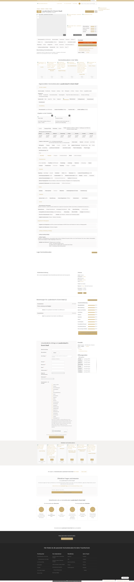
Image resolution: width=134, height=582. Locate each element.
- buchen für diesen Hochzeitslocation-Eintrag (92, 516)
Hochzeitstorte (55, 395)
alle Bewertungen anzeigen (92, 34)
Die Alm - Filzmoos (92, 65)
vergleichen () (123, 580)
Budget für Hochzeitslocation (44, 374)
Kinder (40, 187)
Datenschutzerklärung (51, 434)
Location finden (59, 3)
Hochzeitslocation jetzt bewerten (88, 333)
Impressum (69, 556)
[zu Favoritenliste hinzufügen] (38, 15)
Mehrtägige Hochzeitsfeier (88, 45)
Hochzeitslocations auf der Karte (42, 556)
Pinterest (84, 564)
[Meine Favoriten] (79, 3)
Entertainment (42, 159)
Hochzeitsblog (75, 3)
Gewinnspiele (39, 564)
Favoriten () (109, 580)
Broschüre (42, 155)
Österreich (81, 281)
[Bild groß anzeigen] (46, 116)
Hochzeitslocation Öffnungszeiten (84, 50)
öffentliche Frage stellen (67, 492)
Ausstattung (41, 105)
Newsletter (84, 567)
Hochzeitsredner (56, 402)
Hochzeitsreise (55, 414)
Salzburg (84, 279)
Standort (41, 169)
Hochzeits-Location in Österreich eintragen (57, 561)
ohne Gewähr (76, 471)
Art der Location (42, 87)
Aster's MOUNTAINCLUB (72, 65)
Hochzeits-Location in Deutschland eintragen (58, 557)
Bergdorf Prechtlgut (62, 70)
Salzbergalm (62, 448)
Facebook (49, 155)
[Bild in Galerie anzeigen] (74, 19)
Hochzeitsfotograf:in (56, 387)
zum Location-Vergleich (41, 570)
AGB (68, 559)
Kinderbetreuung (56, 411)
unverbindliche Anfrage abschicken (56, 437)
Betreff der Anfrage (44, 349)
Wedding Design (56, 406)
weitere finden (51, 515)
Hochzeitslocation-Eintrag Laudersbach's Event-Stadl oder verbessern (72, 516)
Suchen (96, 3)
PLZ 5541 (84, 276)
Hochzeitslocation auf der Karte (84, 49)
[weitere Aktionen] (96, 11)
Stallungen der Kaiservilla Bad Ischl (82, 450)
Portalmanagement (71, 567)
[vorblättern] (63, 25)
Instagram (84, 559)
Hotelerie (41, 194)
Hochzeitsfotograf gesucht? (43, 0)
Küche (40, 201)
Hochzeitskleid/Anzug (56, 392)
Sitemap (69, 564)
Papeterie (54, 397)
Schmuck (54, 400)
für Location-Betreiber (67, 3)
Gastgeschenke (55, 408)
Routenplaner (95, 252)
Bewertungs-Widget (55, 572)
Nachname (43, 364)
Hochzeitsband (55, 389)
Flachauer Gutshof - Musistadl (52, 70)
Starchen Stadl (82, 74)
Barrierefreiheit (125, 577)
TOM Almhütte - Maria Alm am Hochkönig (72, 452)
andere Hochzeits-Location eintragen (58, 564)
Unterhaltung (55, 413)
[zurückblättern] (39, 25)
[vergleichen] (38, 18)
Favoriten (38, 567)
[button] (51, 25)
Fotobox (54, 416)
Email (42, 367)
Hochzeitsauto (55, 403)
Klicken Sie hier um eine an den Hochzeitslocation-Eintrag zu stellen (67, 485)
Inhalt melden (84, 471)
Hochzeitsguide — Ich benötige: (45, 383)
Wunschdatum (43, 352)
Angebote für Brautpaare (43, 220)
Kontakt (85, 570)
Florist (54, 394)
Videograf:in (55, 405)
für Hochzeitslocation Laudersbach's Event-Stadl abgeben (41, 516)
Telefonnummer (44, 370)
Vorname (42, 361)
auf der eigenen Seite (82, 515)
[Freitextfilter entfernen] (94, 3)
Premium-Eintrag (95, 61)
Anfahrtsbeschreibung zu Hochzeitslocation (86, 48)
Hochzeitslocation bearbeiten (57, 567)
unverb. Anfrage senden (90, 11)
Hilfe (89, 0)
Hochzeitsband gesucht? (54, 0)
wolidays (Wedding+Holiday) (45, 230)
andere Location (56, 384)
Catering (54, 386)
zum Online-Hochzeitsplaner (67, 538)
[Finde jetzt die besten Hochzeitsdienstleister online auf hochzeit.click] (106, 10)
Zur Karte (80, 349)
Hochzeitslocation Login (84, 0)
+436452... (83, 52)
